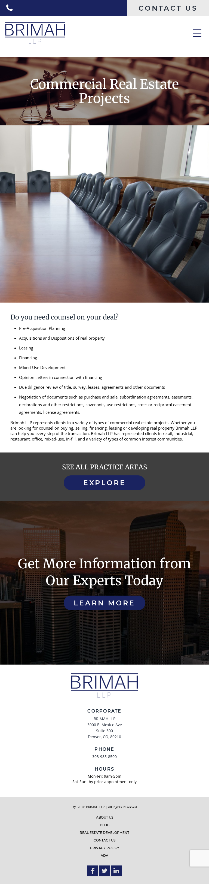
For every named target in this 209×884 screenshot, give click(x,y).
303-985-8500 (104, 756)
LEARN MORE (104, 603)
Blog (104, 825)
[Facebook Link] (92, 870)
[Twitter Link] (104, 870)
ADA (104, 855)
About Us (104, 817)
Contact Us (104, 840)
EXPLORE (104, 483)
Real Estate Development (104, 833)
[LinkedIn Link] (116, 870)
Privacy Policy (104, 848)
